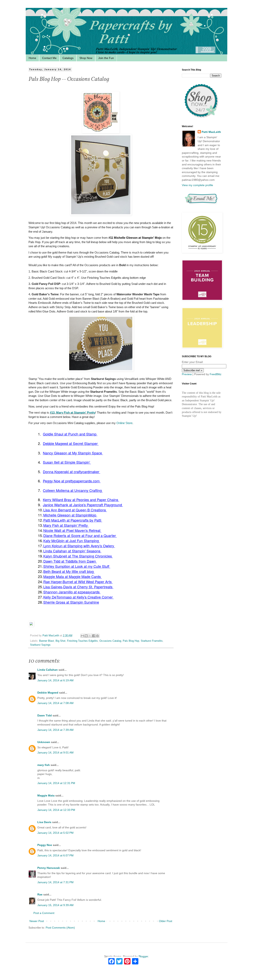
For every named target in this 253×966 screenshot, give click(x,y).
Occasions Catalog (110, 641)
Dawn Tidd (44, 715)
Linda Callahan (47, 669)
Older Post (165, 921)
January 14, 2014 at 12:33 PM (56, 809)
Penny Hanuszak (48, 867)
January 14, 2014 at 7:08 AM (55, 703)
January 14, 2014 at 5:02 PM (55, 832)
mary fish (43, 764)
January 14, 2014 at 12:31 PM (56, 783)
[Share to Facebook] (94, 636)
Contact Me (49, 58)
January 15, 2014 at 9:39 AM (55, 905)
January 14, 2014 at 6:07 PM (55, 855)
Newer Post (36, 921)
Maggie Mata (46, 795)
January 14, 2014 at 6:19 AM (55, 680)
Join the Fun (106, 58)
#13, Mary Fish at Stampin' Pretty (72, 412)
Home (32, 58)
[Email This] (82, 636)
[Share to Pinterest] (97, 636)
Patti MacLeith (211, 131)
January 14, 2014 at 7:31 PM (55, 882)
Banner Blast (46, 641)
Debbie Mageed (47, 692)
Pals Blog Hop (131, 641)
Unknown (43, 742)
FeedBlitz (215, 374)
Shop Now (85, 58)
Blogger (143, 956)
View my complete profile (197, 185)
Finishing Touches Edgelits (82, 641)
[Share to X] (90, 636)
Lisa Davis (44, 822)
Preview (187, 374)
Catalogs (68, 58)
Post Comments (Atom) (60, 927)
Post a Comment (43, 913)
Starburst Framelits (152, 641)
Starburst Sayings (40, 644)
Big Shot (60, 641)
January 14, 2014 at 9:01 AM (55, 752)
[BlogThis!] (86, 636)
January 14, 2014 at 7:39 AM (55, 729)
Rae (39, 894)
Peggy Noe (44, 845)
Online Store (124, 423)
